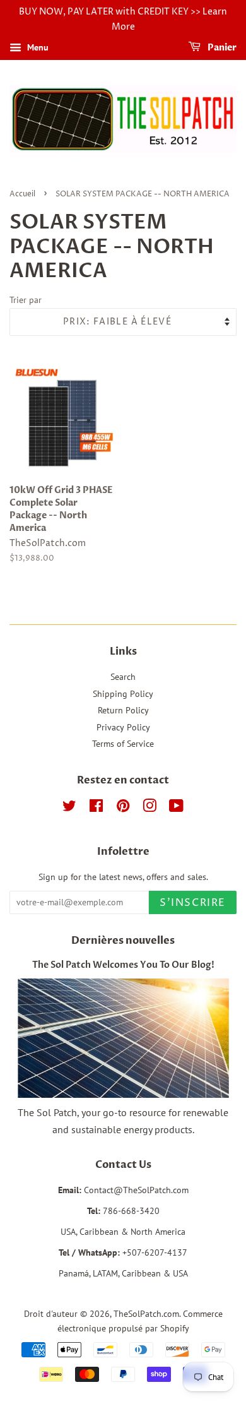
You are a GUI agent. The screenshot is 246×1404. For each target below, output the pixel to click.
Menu (37, 47)
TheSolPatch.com (146, 1313)
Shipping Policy (123, 693)
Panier (221, 48)
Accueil (22, 194)
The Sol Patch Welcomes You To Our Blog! (123, 965)
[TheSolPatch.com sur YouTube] (176, 808)
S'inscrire (193, 903)
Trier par (25, 300)
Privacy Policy (123, 727)
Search (123, 676)
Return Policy (123, 710)
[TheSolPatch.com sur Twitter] (69, 808)
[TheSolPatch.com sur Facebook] (96, 808)
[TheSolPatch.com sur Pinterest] (123, 808)
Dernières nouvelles (123, 941)
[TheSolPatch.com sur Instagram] (149, 808)
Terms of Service (123, 743)
